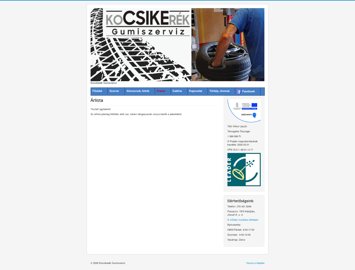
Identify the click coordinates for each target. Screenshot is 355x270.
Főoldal (97, 90)
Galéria (177, 90)
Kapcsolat (195, 90)
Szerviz (114, 90)
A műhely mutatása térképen (242, 219)
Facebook (248, 91)
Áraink (161, 90)
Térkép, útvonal (219, 90)
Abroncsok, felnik (137, 90)
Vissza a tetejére (255, 263)
